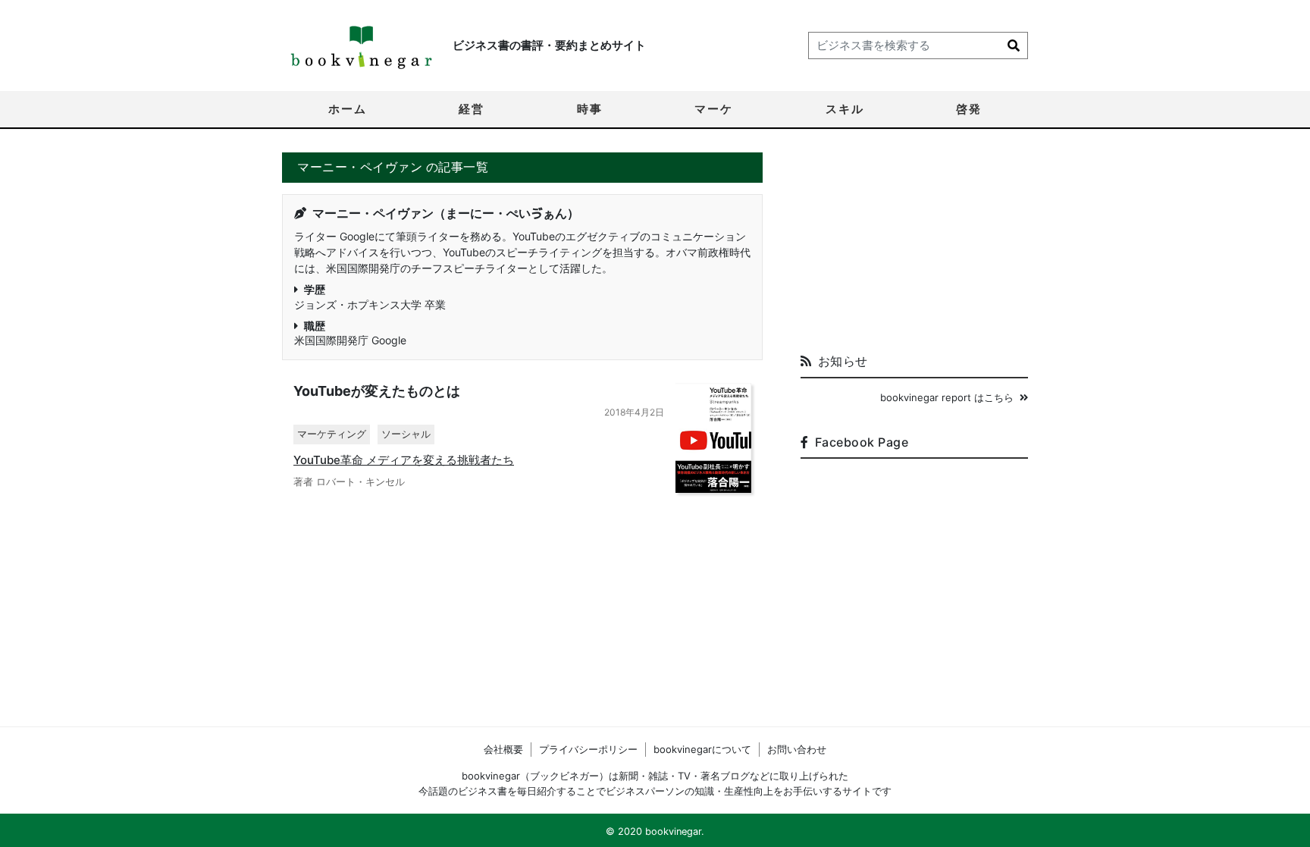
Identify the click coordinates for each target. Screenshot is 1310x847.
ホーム (347, 109)
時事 (590, 109)
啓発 (969, 109)
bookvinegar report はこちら (947, 397)
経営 (471, 109)
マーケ (713, 109)
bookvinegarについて (702, 749)
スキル (845, 109)
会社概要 (503, 749)
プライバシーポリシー (588, 749)
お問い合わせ (796, 749)
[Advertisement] (914, 247)
